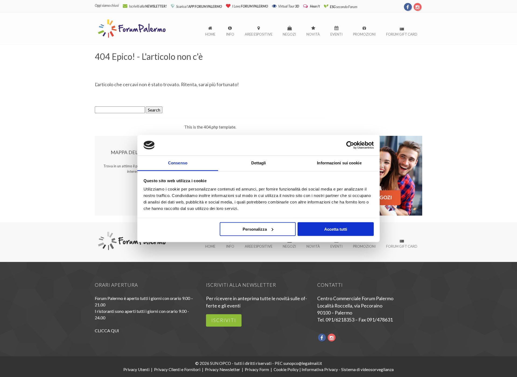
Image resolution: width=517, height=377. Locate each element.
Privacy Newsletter (222, 369)
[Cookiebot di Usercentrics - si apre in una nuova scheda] (350, 145)
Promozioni (364, 34)
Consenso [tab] (177, 163)
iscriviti (223, 320)
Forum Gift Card (401, 34)
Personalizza (255, 229)
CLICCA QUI (107, 330)
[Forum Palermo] (132, 38)
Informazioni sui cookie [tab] (339, 163)
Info (230, 34)
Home (210, 34)
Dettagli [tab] (258, 163)
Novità (313, 34)
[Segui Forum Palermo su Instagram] (417, 7)
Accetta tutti (335, 229)
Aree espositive (259, 34)
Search (154, 109)
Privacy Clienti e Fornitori (177, 369)
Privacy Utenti (136, 369)
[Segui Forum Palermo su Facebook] (408, 7)
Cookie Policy (286, 369)
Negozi (289, 34)
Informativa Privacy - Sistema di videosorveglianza (348, 369)
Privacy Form (257, 369)
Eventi (336, 34)
